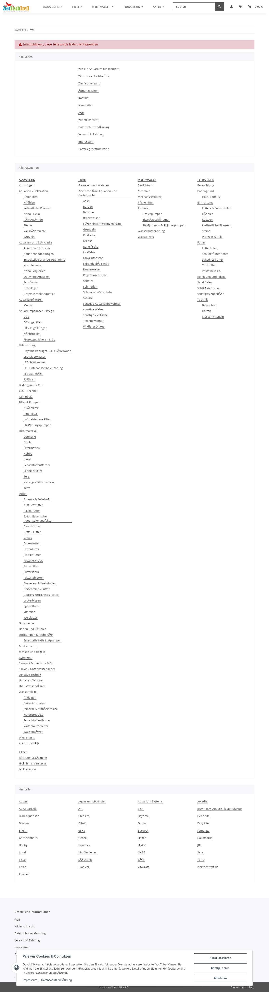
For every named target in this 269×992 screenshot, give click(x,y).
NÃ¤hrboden (32, 334)
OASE (141, 852)
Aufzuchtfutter (33, 505)
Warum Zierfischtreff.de (94, 76)
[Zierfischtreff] (16, 6)
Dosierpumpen (152, 214)
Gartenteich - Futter (37, 589)
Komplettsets (32, 265)
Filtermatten (32, 448)
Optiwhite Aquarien (37, 277)
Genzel (82, 838)
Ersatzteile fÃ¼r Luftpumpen (42, 640)
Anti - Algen (26, 185)
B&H (141, 809)
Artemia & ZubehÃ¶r (37, 499)
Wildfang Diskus (93, 326)
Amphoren (31, 197)
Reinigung (25, 657)
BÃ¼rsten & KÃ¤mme (33, 758)
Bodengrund (205, 191)
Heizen (206, 311)
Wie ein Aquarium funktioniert (98, 69)
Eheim (23, 830)
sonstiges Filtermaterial (39, 482)
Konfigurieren (220, 968)
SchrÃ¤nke (31, 282)
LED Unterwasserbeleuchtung (43, 368)
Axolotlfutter (32, 511)
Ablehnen (220, 978)
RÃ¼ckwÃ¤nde (33, 219)
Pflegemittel (145, 202)
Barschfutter (32, 526)
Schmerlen (90, 286)
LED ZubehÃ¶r (33, 374)
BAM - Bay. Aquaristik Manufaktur (219, 809)
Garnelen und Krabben (93, 185)
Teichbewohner (93, 321)
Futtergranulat (33, 560)
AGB (81, 112)
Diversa (24, 823)
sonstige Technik (30, 674)
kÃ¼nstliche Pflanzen (37, 208)
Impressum (85, 141)
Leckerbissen (32, 600)
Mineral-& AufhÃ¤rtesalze (41, 709)
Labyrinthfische (93, 258)
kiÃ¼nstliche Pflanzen (216, 225)
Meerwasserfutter (149, 197)
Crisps (28, 537)
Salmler (88, 281)
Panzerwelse (91, 269)
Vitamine (29, 612)
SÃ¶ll (141, 860)
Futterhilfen (31, 566)
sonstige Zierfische (95, 315)
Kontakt (83, 98)
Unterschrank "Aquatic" (39, 294)
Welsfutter (30, 617)
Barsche (88, 212)
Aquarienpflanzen (31, 299)
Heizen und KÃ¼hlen (32, 629)
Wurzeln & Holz (212, 237)
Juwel (27, 459)
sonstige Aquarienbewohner (102, 303)
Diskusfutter (32, 543)
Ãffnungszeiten (88, 91)
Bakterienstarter (34, 703)
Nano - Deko (32, 214)
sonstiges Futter (212, 259)
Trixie (22, 867)
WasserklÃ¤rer (33, 732)
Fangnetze (25, 396)
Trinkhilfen (209, 265)
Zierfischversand (89, 83)
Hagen (142, 838)
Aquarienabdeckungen (39, 254)
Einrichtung (145, 185)
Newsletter (85, 105)
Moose (28, 305)
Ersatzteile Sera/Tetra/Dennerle (44, 259)
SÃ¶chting (85, 860)
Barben (88, 206)
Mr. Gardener (87, 852)
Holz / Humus (211, 197)
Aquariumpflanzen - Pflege (36, 311)
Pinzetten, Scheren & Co (39, 339)
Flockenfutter (32, 555)
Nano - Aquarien (34, 271)
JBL (199, 845)
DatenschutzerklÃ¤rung (93, 127)
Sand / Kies (204, 282)
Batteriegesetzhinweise (93, 149)
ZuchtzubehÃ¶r (29, 743)
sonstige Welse (93, 309)
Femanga (203, 830)
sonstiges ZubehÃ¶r (210, 294)
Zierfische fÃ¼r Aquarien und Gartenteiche (97, 193)
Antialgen (30, 697)
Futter (23, 493)
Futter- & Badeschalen (216, 208)
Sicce (22, 860)
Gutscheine (26, 623)
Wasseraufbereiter (36, 726)
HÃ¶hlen (29, 202)
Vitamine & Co (211, 271)
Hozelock (84, 845)
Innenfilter (30, 413)
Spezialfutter (32, 606)
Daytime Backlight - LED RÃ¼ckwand (47, 351)
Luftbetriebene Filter (37, 419)
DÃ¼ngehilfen (33, 322)
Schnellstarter (33, 471)
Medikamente (28, 646)
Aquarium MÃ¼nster (92, 801)
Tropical (83, 867)
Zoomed (24, 874)
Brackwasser (91, 218)
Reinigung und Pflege (211, 277)
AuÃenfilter (31, 408)
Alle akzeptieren (220, 957)
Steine (28, 225)
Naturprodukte (33, 714)
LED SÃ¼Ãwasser (35, 362)
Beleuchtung (27, 345)
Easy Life (203, 823)
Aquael (23, 801)
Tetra (27, 488)
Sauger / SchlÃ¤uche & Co (36, 663)
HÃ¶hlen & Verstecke (32, 763)
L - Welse (89, 252)
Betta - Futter (32, 532)
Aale (86, 201)
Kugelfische (90, 246)
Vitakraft (143, 867)
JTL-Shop (248, 987)
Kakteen (207, 219)
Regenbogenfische (95, 275)
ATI (80, 809)
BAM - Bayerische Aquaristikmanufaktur (38, 518)
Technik (143, 208)
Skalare (88, 298)
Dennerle (30, 436)
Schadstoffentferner (37, 465)
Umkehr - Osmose (31, 680)
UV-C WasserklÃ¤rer (32, 686)
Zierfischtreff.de (207, 867)
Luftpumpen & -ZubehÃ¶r (36, 635)
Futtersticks (31, 572)
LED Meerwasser (34, 356)
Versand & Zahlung (91, 134)
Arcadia (202, 801)
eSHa (81, 830)
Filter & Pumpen (29, 402)
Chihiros (83, 816)
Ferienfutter (31, 549)
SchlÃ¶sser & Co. (208, 288)
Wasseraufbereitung (151, 231)
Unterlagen (31, 288)
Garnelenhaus (28, 838)
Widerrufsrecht (88, 120)
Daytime (143, 816)
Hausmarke (204, 838)
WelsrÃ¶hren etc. (35, 231)
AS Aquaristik (27, 809)
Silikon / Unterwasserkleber (37, 669)
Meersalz (144, 191)
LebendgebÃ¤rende (96, 264)
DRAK (82, 823)
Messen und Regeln (32, 652)
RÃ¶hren (29, 379)
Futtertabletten (34, 577)
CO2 (26, 316)
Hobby (28, 453)
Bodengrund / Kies (31, 385)
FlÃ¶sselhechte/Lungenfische (102, 224)
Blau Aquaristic (29, 816)
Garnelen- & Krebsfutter (40, 583)
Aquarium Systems (150, 801)
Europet (143, 830)
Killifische (89, 235)
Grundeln (89, 229)
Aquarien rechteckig (37, 248)
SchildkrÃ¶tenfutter (215, 254)
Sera (27, 476)
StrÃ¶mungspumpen (37, 425)
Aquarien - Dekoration (33, 191)
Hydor (142, 845)
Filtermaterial (28, 431)
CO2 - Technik (28, 391)
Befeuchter (209, 305)
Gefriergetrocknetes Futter (41, 595)
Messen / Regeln (213, 316)
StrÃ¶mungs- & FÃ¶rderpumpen (164, 225)
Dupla (28, 442)
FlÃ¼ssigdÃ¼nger (35, 328)
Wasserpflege (28, 692)
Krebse (87, 241)
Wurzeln (29, 237)
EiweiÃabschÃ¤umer (156, 219)
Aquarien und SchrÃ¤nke (35, 242)
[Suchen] (219, 6)
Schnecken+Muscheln (97, 292)
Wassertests (27, 737)
